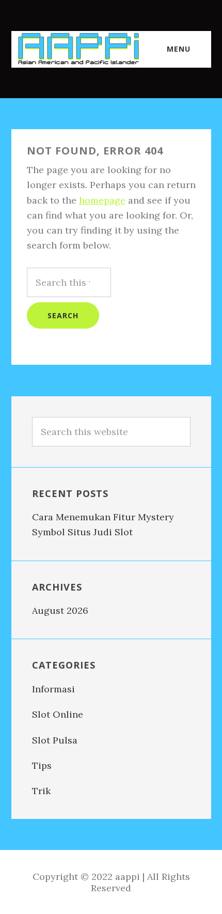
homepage (102, 200)
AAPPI (78, 49)
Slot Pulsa (54, 740)
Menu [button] (179, 49)
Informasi (53, 689)
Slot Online (57, 714)
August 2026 (60, 610)
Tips (42, 765)
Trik (41, 791)
